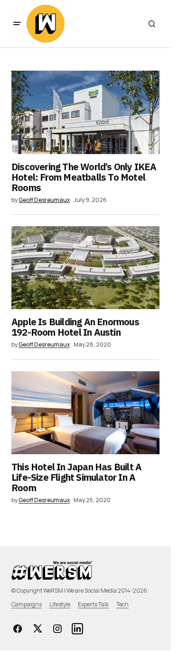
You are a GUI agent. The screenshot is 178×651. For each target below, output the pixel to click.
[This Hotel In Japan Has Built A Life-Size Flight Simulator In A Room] (85, 413)
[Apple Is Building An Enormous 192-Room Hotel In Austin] (85, 268)
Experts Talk (93, 604)
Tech (122, 604)
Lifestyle (59, 604)
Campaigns (26, 604)
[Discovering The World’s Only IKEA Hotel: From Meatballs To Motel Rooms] (85, 112)
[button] (17, 23)
